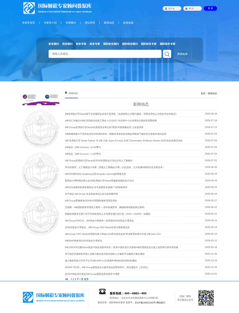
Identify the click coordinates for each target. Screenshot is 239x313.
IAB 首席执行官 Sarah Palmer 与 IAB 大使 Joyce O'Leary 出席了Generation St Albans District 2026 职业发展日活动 (123, 140)
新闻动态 (109, 22)
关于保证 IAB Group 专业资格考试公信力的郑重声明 (91, 194)
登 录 (210, 8)
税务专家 (95, 43)
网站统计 (161, 302)
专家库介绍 (50, 22)
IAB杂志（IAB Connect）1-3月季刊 (83, 154)
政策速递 (128, 22)
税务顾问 (67, 43)
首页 (203, 93)
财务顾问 (54, 43)
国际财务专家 (149, 43)
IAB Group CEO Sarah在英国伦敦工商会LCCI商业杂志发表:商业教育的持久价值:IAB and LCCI (113, 234)
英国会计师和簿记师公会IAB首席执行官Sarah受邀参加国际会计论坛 (99, 180)
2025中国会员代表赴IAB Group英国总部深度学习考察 (92, 274)
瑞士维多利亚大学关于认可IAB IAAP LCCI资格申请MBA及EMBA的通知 (101, 260)
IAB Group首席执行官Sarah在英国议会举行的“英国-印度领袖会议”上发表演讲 (104, 127)
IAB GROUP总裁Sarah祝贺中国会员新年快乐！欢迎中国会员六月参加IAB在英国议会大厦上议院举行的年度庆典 (121, 247)
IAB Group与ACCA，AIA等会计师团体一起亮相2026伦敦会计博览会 (99, 220)
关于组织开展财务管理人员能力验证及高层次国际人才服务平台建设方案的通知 (105, 254)
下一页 (80, 279)
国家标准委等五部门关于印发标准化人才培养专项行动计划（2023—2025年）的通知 (107, 214)
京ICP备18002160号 (145, 302)
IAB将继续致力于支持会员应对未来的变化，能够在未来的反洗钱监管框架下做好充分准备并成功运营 (115, 134)
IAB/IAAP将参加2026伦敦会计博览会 (83, 240)
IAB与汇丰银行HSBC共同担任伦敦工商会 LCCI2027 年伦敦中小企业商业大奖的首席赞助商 (111, 120)
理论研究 (90, 22)
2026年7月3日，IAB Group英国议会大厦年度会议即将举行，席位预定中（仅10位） (107, 267)
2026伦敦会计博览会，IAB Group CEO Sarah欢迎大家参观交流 (97, 227)
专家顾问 (71, 22)
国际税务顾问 (130, 43)
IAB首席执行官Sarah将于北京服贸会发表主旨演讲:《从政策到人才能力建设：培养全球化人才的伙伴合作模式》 (121, 114)
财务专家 (81, 43)
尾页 (86, 279)
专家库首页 (28, 22)
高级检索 (182, 54)
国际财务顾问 (111, 43)
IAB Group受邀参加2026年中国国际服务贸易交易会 (91, 200)
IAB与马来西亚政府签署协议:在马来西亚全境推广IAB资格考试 (96, 187)
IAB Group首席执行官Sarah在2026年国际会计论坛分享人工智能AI (98, 160)
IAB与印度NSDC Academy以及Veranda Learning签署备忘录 (95, 174)
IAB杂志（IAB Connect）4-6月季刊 (83, 147)
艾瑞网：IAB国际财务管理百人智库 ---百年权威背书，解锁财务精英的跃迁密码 (104, 207)
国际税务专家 (167, 43)
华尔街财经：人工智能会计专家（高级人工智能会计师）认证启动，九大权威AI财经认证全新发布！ (115, 167)
